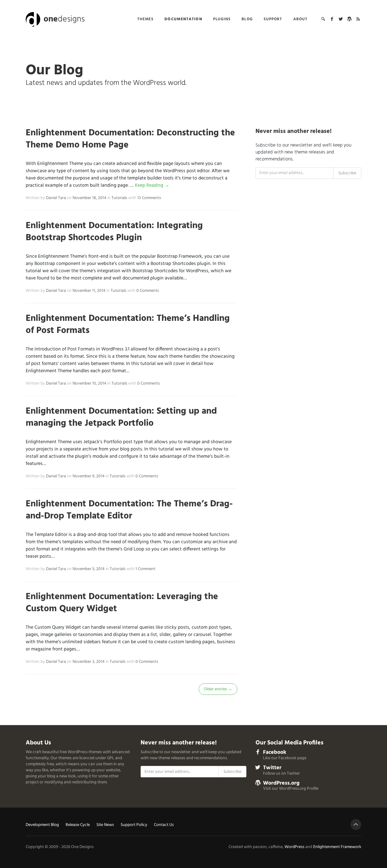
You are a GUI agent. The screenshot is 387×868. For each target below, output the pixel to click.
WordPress (294, 847)
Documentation (183, 19)
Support (273, 19)
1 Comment (145, 569)
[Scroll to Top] (355, 824)
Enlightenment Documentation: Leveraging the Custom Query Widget (122, 602)
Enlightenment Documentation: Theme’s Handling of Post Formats (128, 324)
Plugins (222, 19)
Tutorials (119, 198)
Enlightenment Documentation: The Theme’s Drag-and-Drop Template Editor (129, 510)
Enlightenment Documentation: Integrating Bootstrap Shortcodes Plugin (114, 231)
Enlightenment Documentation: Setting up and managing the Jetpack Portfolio (121, 417)
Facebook (274, 752)
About (300, 19)
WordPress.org (281, 783)
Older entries (218, 689)
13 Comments (149, 198)
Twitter (272, 767)
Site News (105, 825)
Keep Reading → (152, 185)
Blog (247, 19)
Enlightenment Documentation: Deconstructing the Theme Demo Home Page (130, 139)
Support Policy (134, 825)
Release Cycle (78, 825)
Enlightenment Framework (337, 847)
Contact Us (164, 825)
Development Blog (42, 825)
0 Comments (147, 290)
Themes (145, 19)
